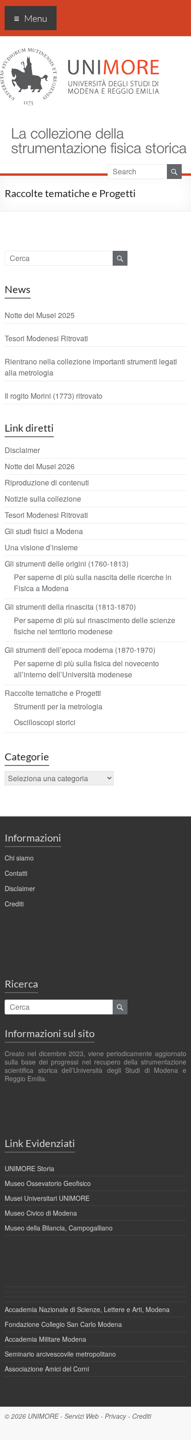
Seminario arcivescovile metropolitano (60, 1353)
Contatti (16, 873)
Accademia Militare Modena (45, 1339)
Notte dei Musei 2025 (40, 315)
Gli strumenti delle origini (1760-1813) (66, 563)
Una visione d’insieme (41, 547)
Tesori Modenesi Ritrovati (46, 338)
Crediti (14, 903)
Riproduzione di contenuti (47, 482)
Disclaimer (22, 450)
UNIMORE (43, 1416)
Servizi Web (81, 1416)
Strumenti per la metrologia (58, 706)
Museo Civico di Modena (41, 1213)
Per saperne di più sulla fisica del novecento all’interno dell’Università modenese (86, 669)
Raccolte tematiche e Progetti (53, 693)
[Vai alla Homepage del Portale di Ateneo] (79, 53)
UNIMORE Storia (29, 1168)
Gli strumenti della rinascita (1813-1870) (70, 606)
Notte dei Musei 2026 (40, 466)
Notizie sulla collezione (43, 498)
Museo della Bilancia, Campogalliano (59, 1227)
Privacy (115, 1416)
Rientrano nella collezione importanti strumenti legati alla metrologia (91, 367)
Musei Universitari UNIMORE (47, 1198)
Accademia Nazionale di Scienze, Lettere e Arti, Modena (87, 1309)
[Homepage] (94, 119)
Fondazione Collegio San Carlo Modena (63, 1324)
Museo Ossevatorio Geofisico (48, 1183)
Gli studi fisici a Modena (44, 531)
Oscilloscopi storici (45, 722)
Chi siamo (19, 857)
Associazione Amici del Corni (47, 1368)
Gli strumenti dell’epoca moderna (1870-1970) (80, 649)
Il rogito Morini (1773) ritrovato (53, 395)
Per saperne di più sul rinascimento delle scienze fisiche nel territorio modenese (94, 626)
